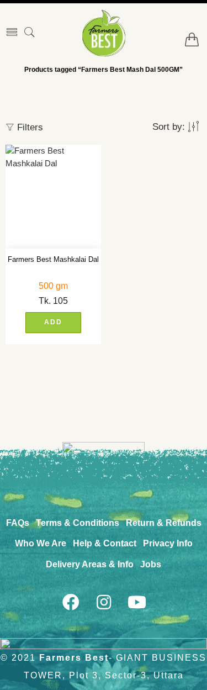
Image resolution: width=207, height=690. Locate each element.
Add (53, 322)
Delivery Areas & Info (90, 564)
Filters (28, 127)
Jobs (150, 564)
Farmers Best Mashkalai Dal (53, 259)
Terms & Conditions (77, 523)
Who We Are (40, 543)
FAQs (17, 523)
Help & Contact (104, 543)
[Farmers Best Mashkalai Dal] (53, 197)
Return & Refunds (163, 523)
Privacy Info (168, 543)
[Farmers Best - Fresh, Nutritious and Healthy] (103, 33)
